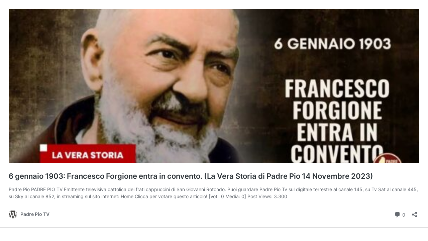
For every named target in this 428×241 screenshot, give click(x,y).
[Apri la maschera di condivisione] (414, 212)
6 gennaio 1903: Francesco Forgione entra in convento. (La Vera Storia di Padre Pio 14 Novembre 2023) (191, 176)
